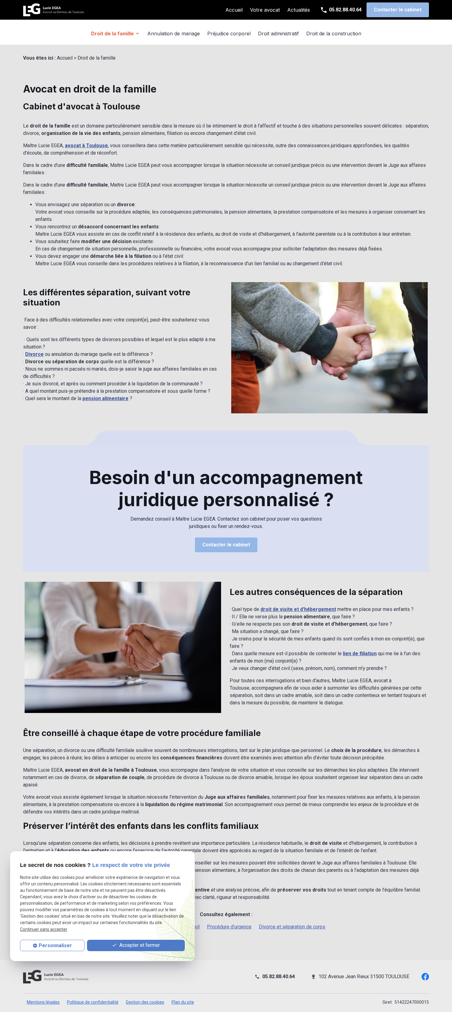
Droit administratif (278, 33)
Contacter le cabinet (398, 10)
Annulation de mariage (173, 33)
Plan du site (183, 1002)
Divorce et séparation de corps (292, 927)
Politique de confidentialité (92, 1002)
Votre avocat (265, 10)
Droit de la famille (112, 33)
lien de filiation (360, 653)
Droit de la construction (333, 33)
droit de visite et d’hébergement (298, 609)
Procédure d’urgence (229, 927)
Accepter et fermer (139, 945)
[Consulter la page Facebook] (425, 976)
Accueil (234, 10)
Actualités (298, 10)
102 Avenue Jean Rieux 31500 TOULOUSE (364, 976)
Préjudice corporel (229, 33)
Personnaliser (55, 945)
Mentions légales (43, 1002)
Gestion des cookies (145, 1002)
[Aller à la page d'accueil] (54, 9)
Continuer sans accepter (43, 929)
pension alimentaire (105, 398)
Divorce (34, 354)
